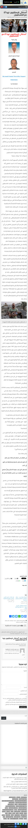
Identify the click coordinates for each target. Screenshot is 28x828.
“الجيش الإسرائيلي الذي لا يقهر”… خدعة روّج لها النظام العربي (21, 607)
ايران (25, 813)
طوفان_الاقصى (23, 622)
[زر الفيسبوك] (4, 7)
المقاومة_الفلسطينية (22, 810)
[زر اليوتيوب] (2, 7)
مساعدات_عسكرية (14, 818)
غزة (4, 817)
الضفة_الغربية (11, 804)
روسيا (12, 815)
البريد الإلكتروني (23, 691)
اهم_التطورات (17, 811)
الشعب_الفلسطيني (22, 804)
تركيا (6, 813)
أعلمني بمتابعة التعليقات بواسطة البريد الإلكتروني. (15, 702)
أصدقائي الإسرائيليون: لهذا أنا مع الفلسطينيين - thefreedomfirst (15, 644)
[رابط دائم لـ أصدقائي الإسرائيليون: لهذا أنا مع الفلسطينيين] (14, 25)
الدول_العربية (11, 802)
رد (24, 657)
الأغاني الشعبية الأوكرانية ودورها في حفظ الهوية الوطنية (15, 791)
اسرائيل (18, 620)
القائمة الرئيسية (21, 7)
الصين (16, 804)
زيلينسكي (8, 815)
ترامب (10, 813)
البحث (26, 716)
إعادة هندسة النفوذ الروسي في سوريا (19, 781)
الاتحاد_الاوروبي (12, 797)
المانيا (6, 808)
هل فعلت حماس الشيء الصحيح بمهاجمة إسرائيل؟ (8, 598)
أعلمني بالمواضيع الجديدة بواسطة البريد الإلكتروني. (15, 704)
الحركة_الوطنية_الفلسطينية (10, 620)
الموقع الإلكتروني (23, 694)
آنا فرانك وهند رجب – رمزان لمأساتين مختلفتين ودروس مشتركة (21, 598)
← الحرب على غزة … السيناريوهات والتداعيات (19, 633)
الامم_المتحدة (15, 799)
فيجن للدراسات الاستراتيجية (20, 17)
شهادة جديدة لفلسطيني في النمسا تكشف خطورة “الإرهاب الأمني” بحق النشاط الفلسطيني (15, 778)
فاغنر (25, 818)
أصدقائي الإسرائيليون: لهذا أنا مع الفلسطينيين (15, 14)
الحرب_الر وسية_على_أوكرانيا (20, 801)
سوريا (3, 815)
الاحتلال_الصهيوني (22, 799)
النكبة (15, 810)
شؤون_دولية (24, 817)
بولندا (14, 813)
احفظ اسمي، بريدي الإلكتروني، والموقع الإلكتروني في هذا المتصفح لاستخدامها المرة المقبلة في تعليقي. (15, 699)
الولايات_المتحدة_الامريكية (8, 810)
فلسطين (23, 10)
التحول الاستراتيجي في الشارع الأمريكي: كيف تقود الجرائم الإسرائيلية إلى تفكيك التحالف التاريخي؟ (15, 787)
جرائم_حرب (17, 815)
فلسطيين (18, 622)
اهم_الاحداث (24, 811)
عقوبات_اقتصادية (9, 817)
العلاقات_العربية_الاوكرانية (21, 806)
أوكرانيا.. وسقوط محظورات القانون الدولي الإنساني (16, 784)
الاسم (25, 687)
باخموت (21, 813)
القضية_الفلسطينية (22, 808)
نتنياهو (5, 818)
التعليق (25, 671)
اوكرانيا (8, 811)
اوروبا (12, 811)
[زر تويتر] (6, 7)
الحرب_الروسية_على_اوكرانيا (8, 801)
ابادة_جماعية (23, 797)
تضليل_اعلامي (23, 815)
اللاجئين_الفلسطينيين (13, 808)
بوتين (17, 813)
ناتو (8, 818)
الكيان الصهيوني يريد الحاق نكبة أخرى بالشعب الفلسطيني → (12, 632)
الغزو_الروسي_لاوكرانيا (10, 806)
